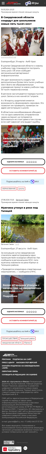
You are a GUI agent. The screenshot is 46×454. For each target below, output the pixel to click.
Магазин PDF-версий (26, 362)
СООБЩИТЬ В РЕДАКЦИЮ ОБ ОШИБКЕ (19, 375)
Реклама (6, 359)
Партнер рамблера (22, 442)
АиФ (17, 244)
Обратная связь (10, 371)
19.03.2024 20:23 (7, 10)
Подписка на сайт (22, 359)
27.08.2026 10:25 (7, 200)
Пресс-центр (8, 362)
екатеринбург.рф (8, 57)
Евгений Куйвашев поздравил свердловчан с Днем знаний (22, 140)
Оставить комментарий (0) (23, 171)
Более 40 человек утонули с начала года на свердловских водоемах (22, 288)
